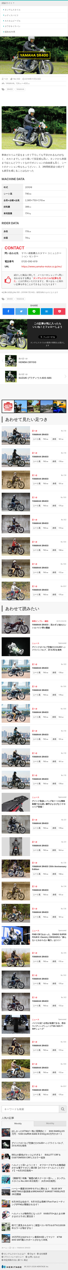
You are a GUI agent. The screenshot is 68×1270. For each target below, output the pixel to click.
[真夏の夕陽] (42, 406)
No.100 (16, 79)
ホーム (4, 1248)
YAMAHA (10, 83)
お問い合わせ (34, 1257)
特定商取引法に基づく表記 (16, 1260)
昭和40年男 (10, 32)
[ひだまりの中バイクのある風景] (16, 406)
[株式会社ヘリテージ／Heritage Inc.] (11, 1267)
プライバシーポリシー (14, 1257)
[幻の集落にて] (29, 406)
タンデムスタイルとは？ (15, 1253)
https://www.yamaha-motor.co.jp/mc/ (41, 266)
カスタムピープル (12, 20)
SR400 (10, 89)
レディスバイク (11, 15)
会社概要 (43, 1253)
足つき (5, 79)
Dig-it (32, 1253)
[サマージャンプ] (55, 406)
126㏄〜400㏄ (23, 83)
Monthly (50, 1123)
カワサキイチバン (12, 26)
